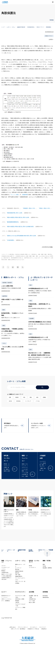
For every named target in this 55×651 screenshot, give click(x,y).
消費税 (44, 397)
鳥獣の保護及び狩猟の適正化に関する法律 (18, 217)
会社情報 (31, 592)
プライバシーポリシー (23, 627)
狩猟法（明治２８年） (45, 208)
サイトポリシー (33, 627)
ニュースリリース (6, 618)
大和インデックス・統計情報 (17, 628)
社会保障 (32, 318)
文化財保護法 (10, 240)
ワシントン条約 (15, 194)
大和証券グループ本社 (33, 628)
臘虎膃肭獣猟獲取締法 (13, 222)
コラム (4, 343)
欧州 (4, 309)
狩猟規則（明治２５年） (29, 208)
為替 (37, 397)
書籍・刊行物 (46, 560)
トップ (2, 27)
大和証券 (43, 628)
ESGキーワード (40, 27)
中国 (31, 300)
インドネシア (28, 401)
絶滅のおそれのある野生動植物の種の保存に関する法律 (21, 235)
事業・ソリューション (6, 561)
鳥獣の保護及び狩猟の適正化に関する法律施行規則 (20, 226)
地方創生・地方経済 (7, 282)
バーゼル (38, 401)
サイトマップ (42, 627)
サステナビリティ (20, 592)
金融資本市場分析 (21, 27)
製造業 (16, 397)
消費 (10, 397)
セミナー (4, 592)
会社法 (10, 401)
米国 (4, 325)
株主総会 (18, 401)
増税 (31, 397)
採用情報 (45, 592)
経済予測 (5, 296)
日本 (31, 285)
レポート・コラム (11, 27)
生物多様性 (25, 194)
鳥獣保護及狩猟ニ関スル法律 (14, 212)
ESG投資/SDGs (30, 27)
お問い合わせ (13, 627)
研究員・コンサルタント (34, 561)
